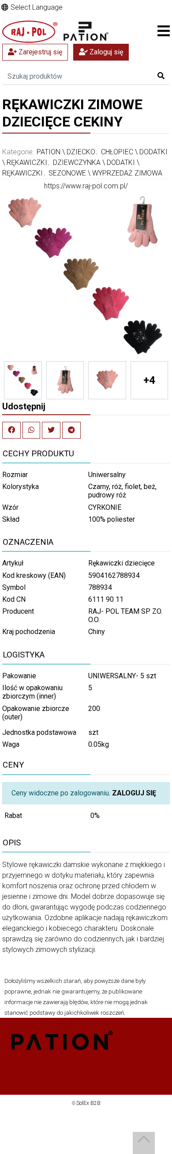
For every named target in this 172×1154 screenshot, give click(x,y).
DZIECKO (81, 152)
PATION (48, 152)
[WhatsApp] (31, 430)
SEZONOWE (67, 173)
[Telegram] (71, 430)
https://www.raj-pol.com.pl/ (86, 186)
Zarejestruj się (39, 52)
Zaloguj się (105, 52)
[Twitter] (51, 430)
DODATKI (153, 152)
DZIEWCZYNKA (77, 162)
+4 (149, 380)
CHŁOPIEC (117, 152)
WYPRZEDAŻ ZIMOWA (127, 173)
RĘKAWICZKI (27, 162)
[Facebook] (11, 430)
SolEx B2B (88, 1103)
